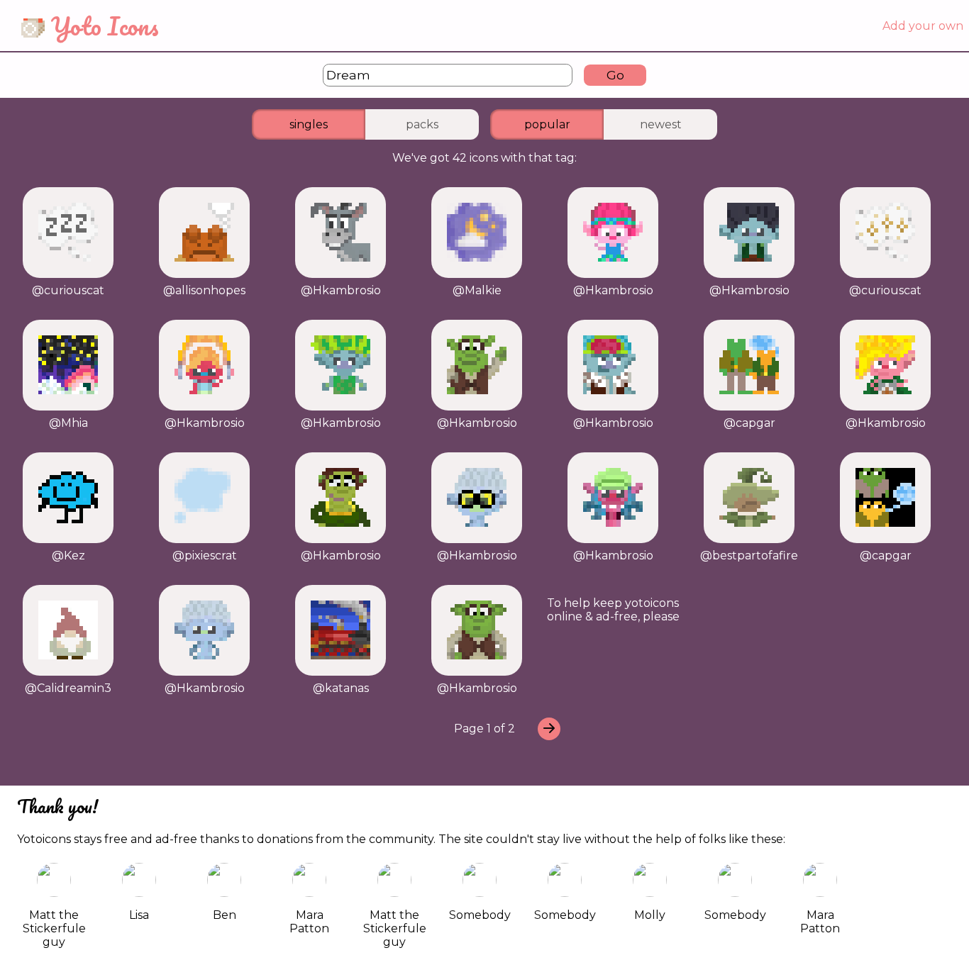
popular (547, 124)
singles (308, 124)
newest (661, 124)
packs (422, 124)
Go (615, 74)
